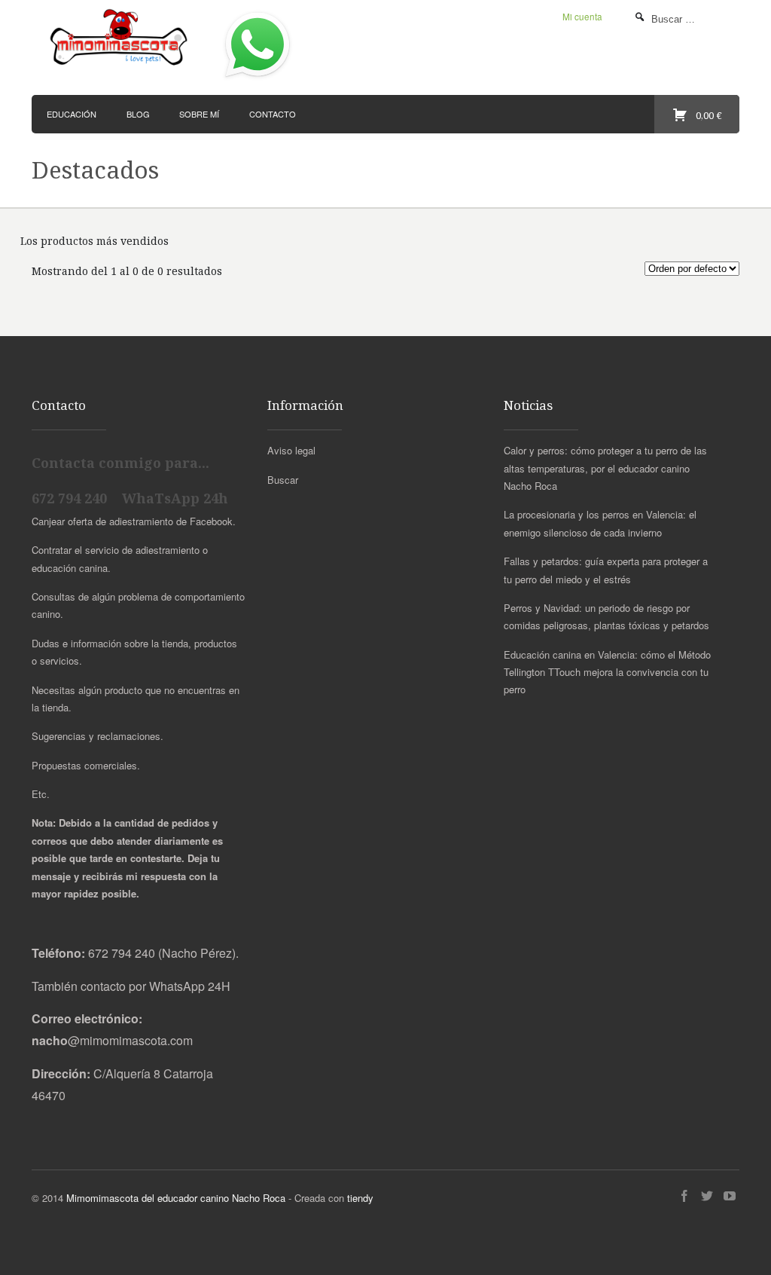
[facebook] (684, 1196)
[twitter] (707, 1196)
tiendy (360, 1198)
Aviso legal (291, 450)
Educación (71, 114)
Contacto (272, 114)
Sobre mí (199, 114)
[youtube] (730, 1196)
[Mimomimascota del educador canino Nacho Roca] (120, 38)
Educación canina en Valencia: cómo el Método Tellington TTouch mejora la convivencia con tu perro (607, 672)
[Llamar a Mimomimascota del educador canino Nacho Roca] (257, 79)
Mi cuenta (582, 17)
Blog (138, 114)
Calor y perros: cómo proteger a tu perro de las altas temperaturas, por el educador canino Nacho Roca (605, 468)
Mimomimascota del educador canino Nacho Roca (175, 1198)
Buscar (282, 479)
